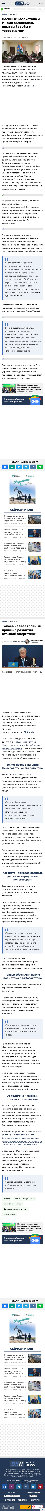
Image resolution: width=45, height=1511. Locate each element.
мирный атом (9, 1214)
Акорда (7, 1199)
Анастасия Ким (37, 640)
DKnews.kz (29, 86)
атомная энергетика (12, 1204)
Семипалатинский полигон (15, 1209)
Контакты (35, 1500)
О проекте (10, 1500)
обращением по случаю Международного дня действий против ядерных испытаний (21, 745)
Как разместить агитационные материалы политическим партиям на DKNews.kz (22, 1481)
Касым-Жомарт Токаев (25, 1199)
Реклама (22, 1500)
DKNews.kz (29, 732)
